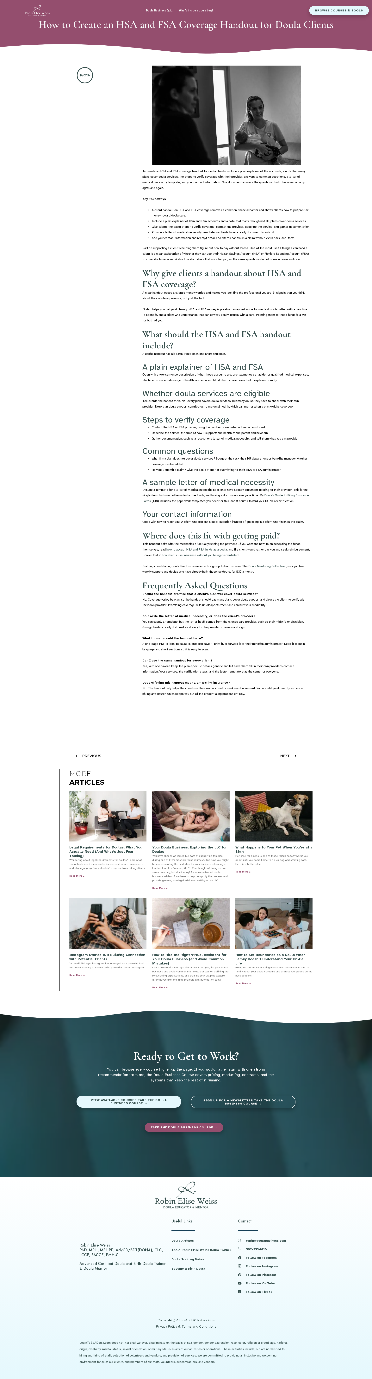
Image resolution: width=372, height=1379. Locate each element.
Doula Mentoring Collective (266, 566)
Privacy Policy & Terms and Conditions (186, 1326)
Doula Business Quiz (159, 10)
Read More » (77, 875)
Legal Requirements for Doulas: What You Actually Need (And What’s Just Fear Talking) (105, 851)
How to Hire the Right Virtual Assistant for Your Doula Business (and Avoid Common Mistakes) (189, 959)
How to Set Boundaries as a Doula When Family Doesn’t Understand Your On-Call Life (270, 959)
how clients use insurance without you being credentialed (200, 555)
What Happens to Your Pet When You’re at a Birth (274, 849)
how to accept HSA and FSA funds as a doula (196, 549)
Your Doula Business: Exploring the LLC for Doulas (189, 849)
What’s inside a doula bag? (196, 10)
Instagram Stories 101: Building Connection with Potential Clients (107, 957)
